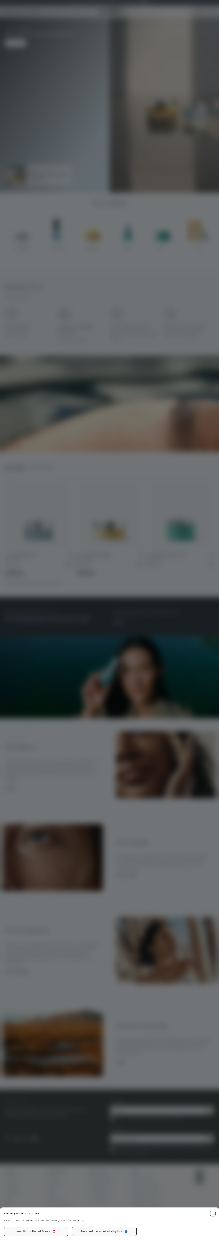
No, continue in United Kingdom (101, 1231)
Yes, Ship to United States (33, 1231)
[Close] (213, 1213)
